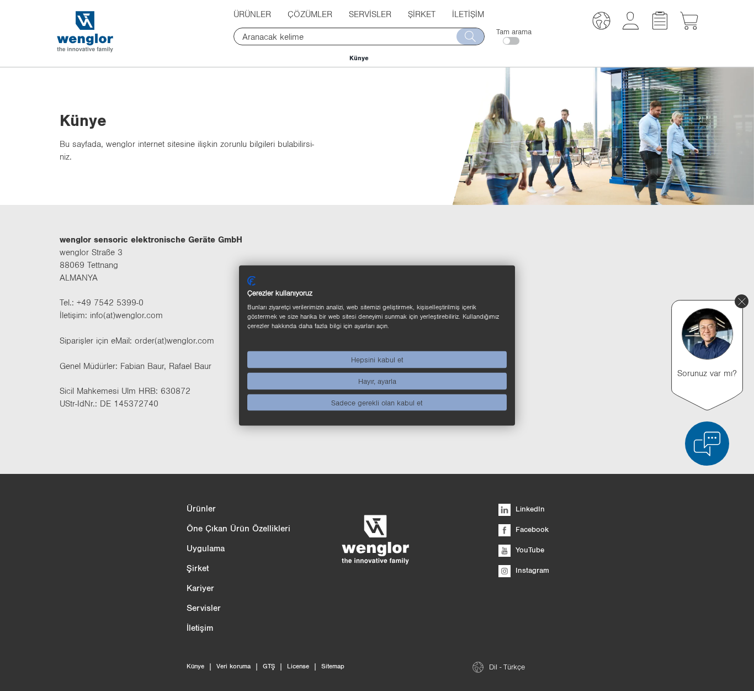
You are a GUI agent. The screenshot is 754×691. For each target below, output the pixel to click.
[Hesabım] (630, 26)
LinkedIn (529, 509)
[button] (601, 22)
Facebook (531, 529)
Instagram (531, 570)
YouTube (528, 549)
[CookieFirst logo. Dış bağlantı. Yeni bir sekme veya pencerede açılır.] (251, 281)
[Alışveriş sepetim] (689, 26)
